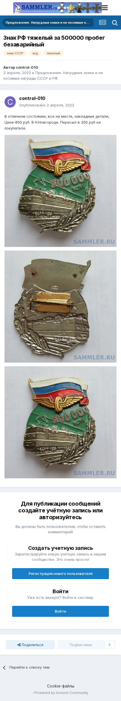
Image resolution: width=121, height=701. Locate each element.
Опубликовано (46, 105)
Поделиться (32, 644)
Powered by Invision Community (61, 693)
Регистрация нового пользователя (61, 573)
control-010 (27, 67)
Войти (60, 611)
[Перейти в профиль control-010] (10, 102)
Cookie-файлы (60, 686)
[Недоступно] (60, 190)
